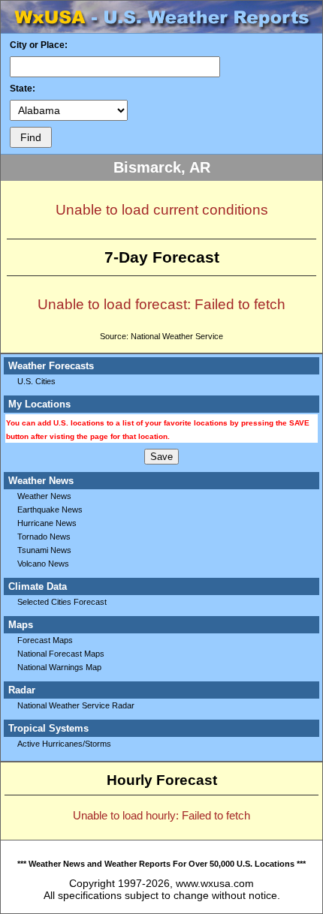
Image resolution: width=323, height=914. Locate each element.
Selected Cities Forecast (62, 601)
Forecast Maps (45, 640)
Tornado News (44, 536)
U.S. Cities (36, 381)
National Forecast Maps (60, 653)
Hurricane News (47, 523)
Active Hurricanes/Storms (64, 743)
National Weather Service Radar (75, 705)
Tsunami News (44, 550)
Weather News (44, 496)
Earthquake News (50, 509)
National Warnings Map (59, 667)
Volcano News (43, 563)
